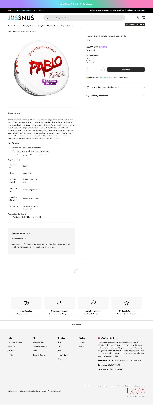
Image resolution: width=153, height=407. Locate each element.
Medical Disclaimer (139, 386)
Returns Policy (115, 386)
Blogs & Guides (66, 26)
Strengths (41, 26)
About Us (11, 346)
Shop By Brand (52, 26)
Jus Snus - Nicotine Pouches (20, 391)
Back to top (76, 324)
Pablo (88, 40)
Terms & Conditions (101, 386)
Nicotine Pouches (14, 26)
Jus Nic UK (12, 350)
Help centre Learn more (136, 10)
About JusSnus (38, 342)
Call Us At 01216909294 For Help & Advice (107, 10)
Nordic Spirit (63, 355)
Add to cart (126, 69)
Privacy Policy (88, 386)
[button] (144, 17)
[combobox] (84, 18)
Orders (82, 342)
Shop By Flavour (29, 26)
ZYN (59, 350)
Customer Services (15, 342)
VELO (60, 346)
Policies (10, 355)
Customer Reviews (40, 346)
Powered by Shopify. (34, 391)
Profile (81, 346)
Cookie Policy (127, 386)
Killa (59, 342)
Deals (35, 350)
